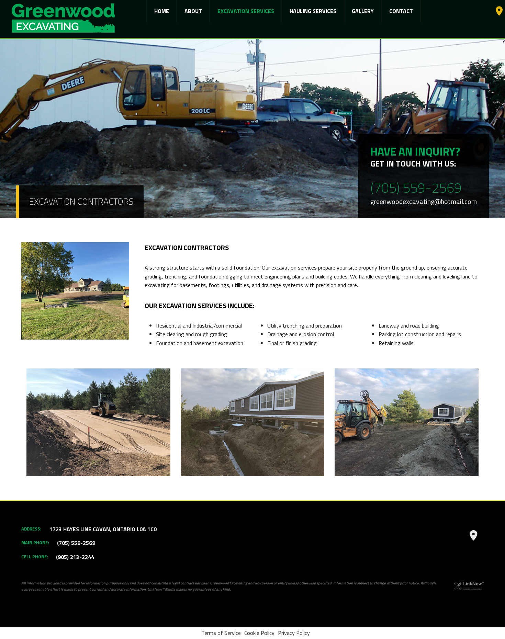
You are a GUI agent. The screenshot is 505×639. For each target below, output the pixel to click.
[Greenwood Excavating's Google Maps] (499, 12)
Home (161, 11)
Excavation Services (245, 11)
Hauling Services (313, 11)
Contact (401, 11)
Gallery (363, 11)
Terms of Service (221, 633)
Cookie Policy (259, 633)
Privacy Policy (294, 633)
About (193, 11)
